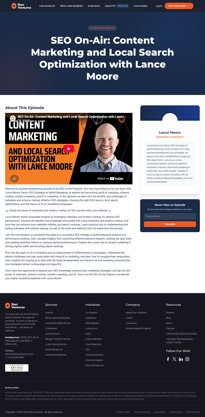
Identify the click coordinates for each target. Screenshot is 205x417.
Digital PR (116, 6)
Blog (168, 318)
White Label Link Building (57, 318)
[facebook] (168, 359)
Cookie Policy (176, 412)
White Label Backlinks (71, 6)
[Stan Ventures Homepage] (15, 307)
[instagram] (187, 359)
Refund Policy (193, 412)
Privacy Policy (123, 412)
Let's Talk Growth (177, 6)
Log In (159, 6)
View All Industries (95, 365)
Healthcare (91, 318)
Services (51, 305)
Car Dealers (91, 312)
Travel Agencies (93, 344)
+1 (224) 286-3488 (14, 357)
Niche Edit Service (54, 349)
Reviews (170, 312)
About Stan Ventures (136, 312)
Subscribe (170, 224)
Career (129, 318)
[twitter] (174, 359)
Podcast (170, 328)
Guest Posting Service (56, 344)
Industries (93, 305)
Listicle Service (52, 333)
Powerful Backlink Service (58, 323)
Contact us (131, 323)
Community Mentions (56, 355)
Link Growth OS (47, 6)
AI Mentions (94, 6)
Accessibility (160, 412)
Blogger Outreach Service (57, 339)
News (169, 323)
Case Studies (141, 6)
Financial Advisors (95, 355)
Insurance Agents (94, 360)
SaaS (88, 333)
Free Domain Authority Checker (181, 333)
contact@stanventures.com (19, 354)
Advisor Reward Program (138, 328)
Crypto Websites (94, 339)
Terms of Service (142, 412)
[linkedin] (181, 359)
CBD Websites (92, 323)
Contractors (92, 328)
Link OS (49, 312)
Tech (88, 349)
